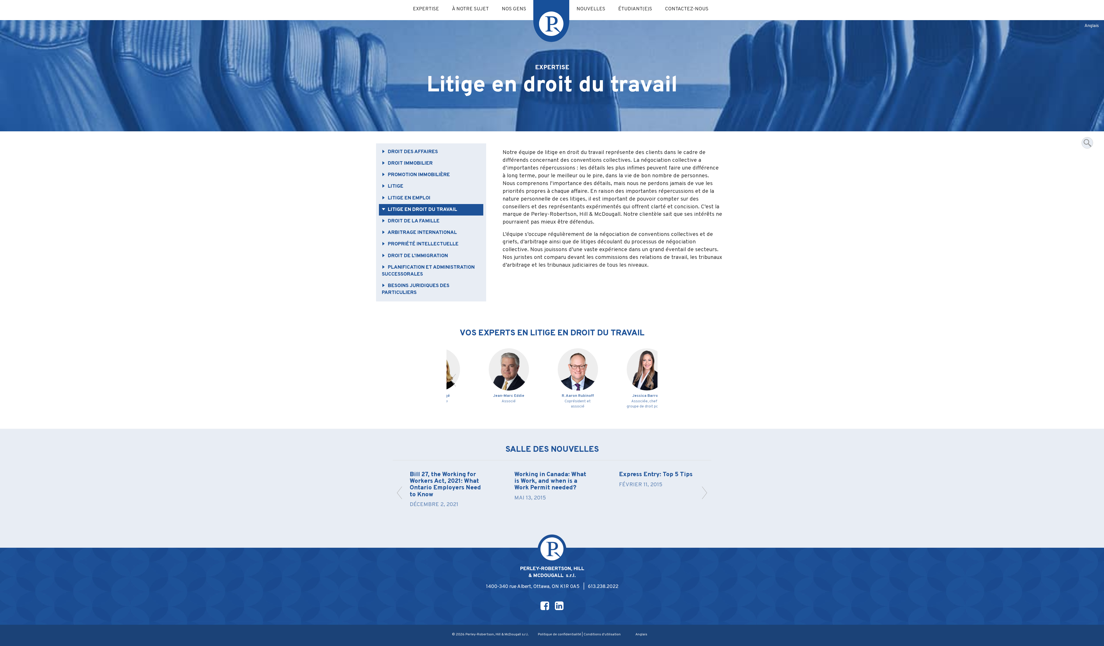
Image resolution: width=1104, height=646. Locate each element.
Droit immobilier (410, 163)
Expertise (426, 9)
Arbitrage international (422, 233)
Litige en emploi (408, 198)
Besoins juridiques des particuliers (415, 289)
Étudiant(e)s (635, 9)
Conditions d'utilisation (602, 634)
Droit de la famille (413, 221)
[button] (453, 380)
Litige (395, 186)
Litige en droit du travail (422, 210)
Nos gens (514, 9)
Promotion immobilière (418, 175)
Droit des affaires (412, 152)
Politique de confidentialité (559, 634)
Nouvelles (590, 9)
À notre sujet (470, 9)
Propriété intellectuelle (423, 244)
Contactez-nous (686, 9)
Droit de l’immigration (417, 256)
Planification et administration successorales (428, 271)
